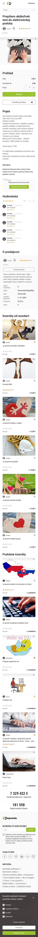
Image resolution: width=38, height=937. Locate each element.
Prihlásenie (31, 3)
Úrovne (6, 880)
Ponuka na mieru (9, 886)
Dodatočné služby (24, 886)
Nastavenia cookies (10, 872)
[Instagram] (33, 856)
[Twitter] (10, 856)
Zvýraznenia (20, 883)
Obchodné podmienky (11, 869)
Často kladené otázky (12, 878)
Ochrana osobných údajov (12, 875)
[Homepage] (14, 3)
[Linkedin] (22, 856)
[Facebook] (5, 856)
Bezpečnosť (28, 875)
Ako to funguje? (28, 878)
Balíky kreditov (8, 883)
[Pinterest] (16, 856)
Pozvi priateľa (17, 880)
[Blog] (28, 856)
